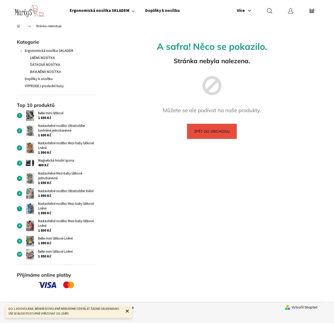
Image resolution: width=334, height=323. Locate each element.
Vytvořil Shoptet (304, 307)
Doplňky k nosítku (39, 79)
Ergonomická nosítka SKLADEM (49, 50)
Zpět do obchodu (212, 131)
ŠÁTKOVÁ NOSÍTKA (45, 64)
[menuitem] (102, 10)
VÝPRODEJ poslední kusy (44, 86)
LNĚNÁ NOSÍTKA (42, 58)
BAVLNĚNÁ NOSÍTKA (45, 71)
